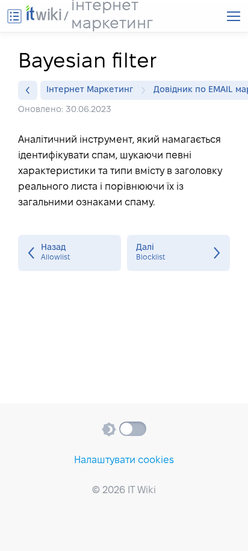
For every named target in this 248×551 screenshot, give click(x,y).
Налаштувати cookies (124, 460)
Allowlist (69, 253)
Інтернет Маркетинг (89, 90)
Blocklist (178, 253)
